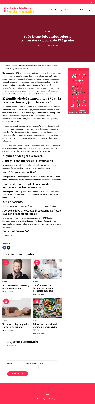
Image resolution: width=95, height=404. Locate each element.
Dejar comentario (52, 45)
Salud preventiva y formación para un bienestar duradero (43, 288)
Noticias (83, 10)
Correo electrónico (30, 363)
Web (41, 363)
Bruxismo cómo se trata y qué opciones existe (15, 286)
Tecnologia (59, 10)
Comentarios (11, 345)
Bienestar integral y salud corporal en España (15, 325)
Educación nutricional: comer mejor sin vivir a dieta (45, 327)
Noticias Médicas (37, 399)
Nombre (10, 363)
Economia (75, 10)
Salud (51, 10)
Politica (67, 10)
